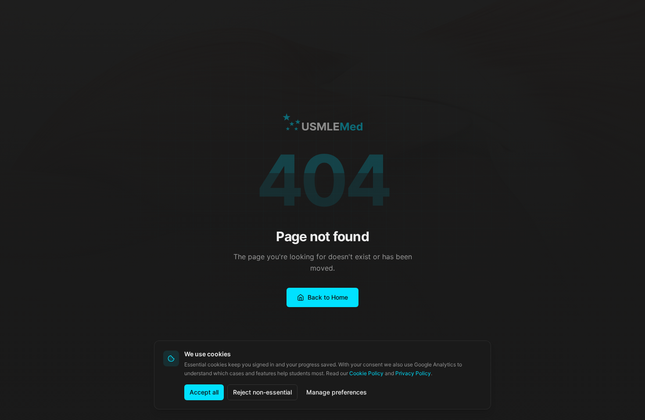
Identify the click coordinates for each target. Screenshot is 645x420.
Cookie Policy (366, 373)
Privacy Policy (413, 373)
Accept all (204, 392)
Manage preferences (336, 392)
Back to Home (328, 297)
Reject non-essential (262, 392)
